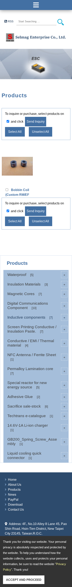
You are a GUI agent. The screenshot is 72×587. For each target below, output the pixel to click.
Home (12, 479)
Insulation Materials (36, 284)
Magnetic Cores (36, 294)
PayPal (13, 499)
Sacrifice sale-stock (36, 406)
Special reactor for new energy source (36, 385)
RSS (10, 21)
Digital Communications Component (36, 305)
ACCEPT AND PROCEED (23, 579)
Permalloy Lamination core (36, 371)
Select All (15, 131)
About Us (14, 484)
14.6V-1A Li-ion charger (36, 427)
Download (15, 504)
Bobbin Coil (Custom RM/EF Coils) (17, 194)
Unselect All (40, 131)
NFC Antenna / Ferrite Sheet (36, 357)
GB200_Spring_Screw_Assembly (36, 441)
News (12, 494)
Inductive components (36, 317)
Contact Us (16, 509)
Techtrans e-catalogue (36, 416)
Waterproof (36, 275)
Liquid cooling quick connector (36, 455)
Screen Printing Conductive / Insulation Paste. (36, 329)
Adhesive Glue (36, 397)
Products (14, 489)
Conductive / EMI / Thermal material (36, 343)
